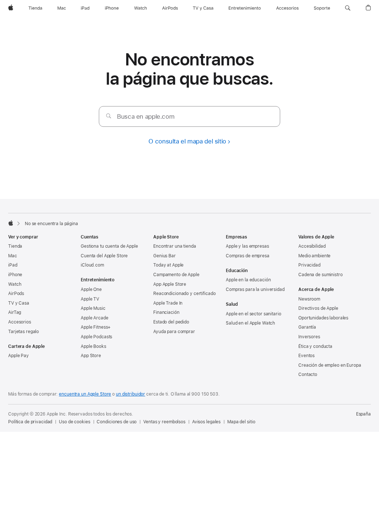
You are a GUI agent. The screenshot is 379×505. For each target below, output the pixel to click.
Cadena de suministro (320, 274)
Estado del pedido (171, 322)
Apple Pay (18, 355)
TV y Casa (18, 303)
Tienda (15, 246)
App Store (91, 355)
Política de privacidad (30, 421)
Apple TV (90, 299)
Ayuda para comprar (174, 331)
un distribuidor (130, 394)
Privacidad (309, 265)
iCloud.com (92, 265)
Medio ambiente (314, 255)
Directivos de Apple (318, 308)
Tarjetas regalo (23, 331)
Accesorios (19, 322)
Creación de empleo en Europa (329, 365)
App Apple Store (169, 284)
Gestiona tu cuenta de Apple (109, 246)
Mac (12, 255)
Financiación (166, 312)
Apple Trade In (167, 303)
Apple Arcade (94, 318)
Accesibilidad (311, 246)
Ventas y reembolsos (164, 421)
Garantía (307, 327)
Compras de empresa (247, 255)
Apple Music (93, 308)
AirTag (14, 312)
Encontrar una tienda (174, 246)
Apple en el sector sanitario (253, 313)
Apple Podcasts (96, 336)
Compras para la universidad (255, 289)
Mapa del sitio (241, 421)
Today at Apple (168, 265)
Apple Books (93, 346)
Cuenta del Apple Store (104, 255)
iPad (12, 265)
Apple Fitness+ (96, 327)
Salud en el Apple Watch (250, 323)
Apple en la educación (248, 279)
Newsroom (309, 299)
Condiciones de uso (117, 421)
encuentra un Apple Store (85, 394)
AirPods (16, 293)
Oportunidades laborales (323, 318)
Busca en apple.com (145, 116)
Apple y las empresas (247, 246)
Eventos (306, 355)
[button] (347, 8)
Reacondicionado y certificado (184, 293)
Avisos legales (206, 421)
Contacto (307, 374)
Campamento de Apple (176, 274)
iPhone (15, 274)
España (363, 414)
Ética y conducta (315, 346)
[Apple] (10, 223)
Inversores (309, 336)
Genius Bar (164, 255)
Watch (14, 284)
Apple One (91, 289)
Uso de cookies (74, 421)
